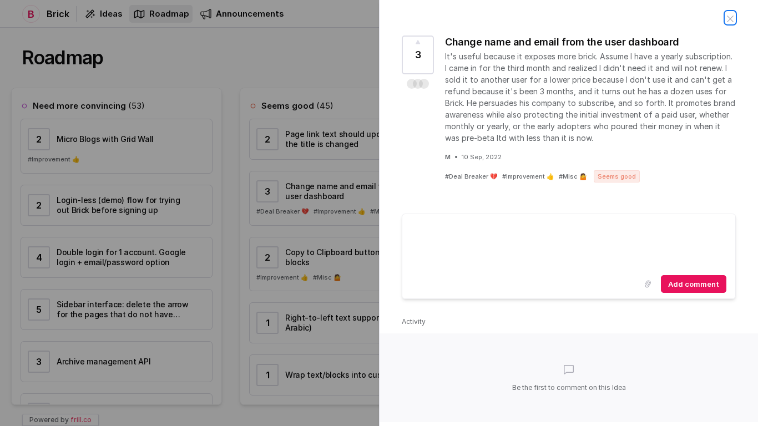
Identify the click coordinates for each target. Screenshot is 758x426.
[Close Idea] (730, 17)
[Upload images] (647, 284)
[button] (418, 84)
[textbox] (569, 242)
